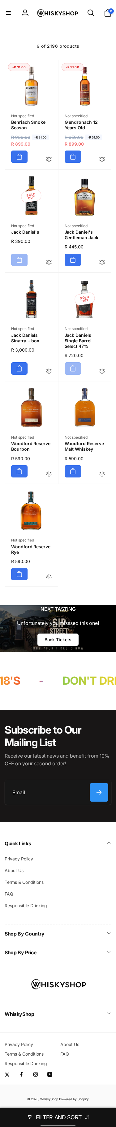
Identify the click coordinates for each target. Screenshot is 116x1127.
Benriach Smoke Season (28, 124)
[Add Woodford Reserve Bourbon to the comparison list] (49, 474)
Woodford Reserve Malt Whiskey (84, 446)
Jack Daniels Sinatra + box (25, 337)
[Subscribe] (99, 792)
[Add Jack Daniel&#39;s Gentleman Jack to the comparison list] (102, 263)
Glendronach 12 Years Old (81, 124)
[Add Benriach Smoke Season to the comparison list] (49, 159)
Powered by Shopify (74, 1099)
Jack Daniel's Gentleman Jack (81, 234)
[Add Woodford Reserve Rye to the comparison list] (49, 577)
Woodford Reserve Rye (30, 549)
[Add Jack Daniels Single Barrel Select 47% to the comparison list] (102, 371)
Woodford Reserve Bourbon (30, 446)
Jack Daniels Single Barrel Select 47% (78, 340)
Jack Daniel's (25, 232)
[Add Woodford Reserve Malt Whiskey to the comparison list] (102, 474)
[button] (8, 13)
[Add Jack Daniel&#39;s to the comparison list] (49, 263)
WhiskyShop (49, 1099)
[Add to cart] (19, 157)
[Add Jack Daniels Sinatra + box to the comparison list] (49, 371)
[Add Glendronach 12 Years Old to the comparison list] (102, 159)
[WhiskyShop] (58, 997)
